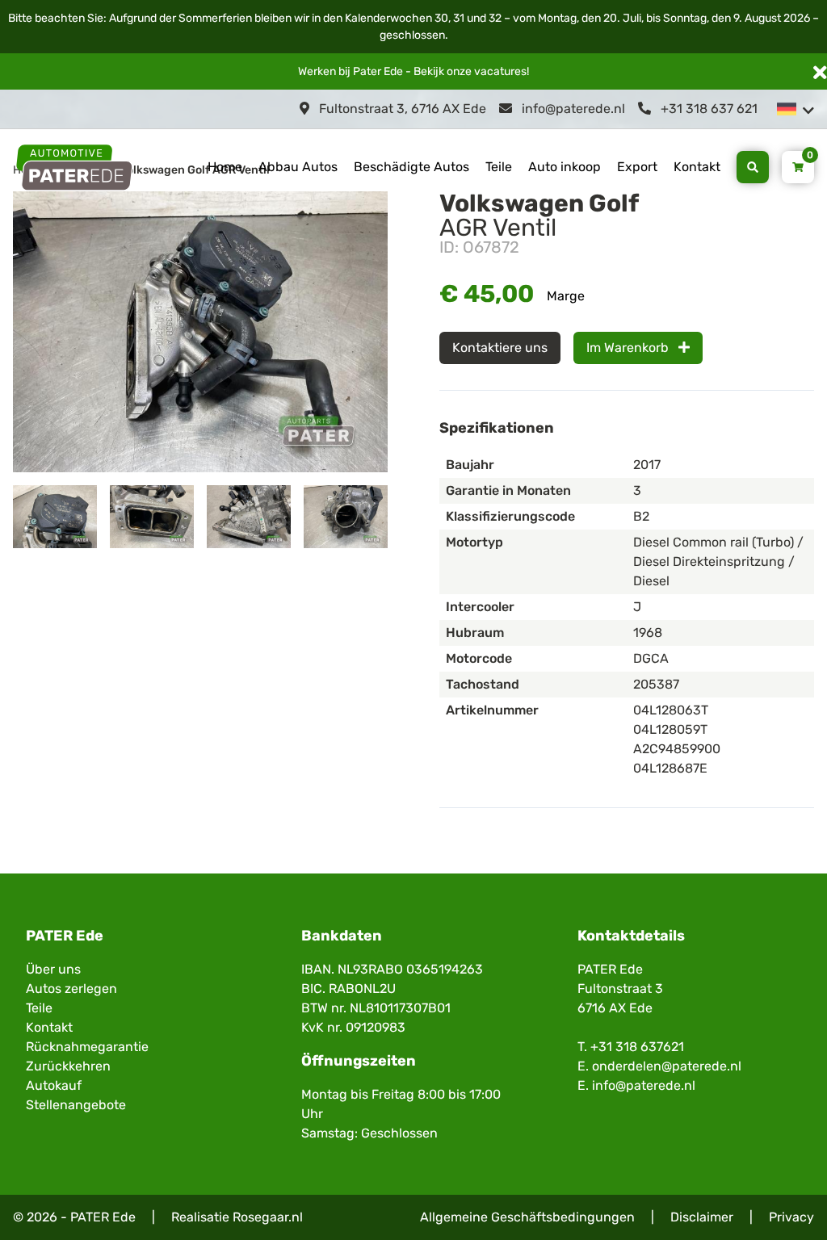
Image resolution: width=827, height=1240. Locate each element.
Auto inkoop (564, 166)
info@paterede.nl (571, 108)
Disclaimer (701, 1217)
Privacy (791, 1217)
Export (637, 166)
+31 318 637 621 (707, 108)
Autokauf (54, 1085)
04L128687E (670, 768)
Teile (498, 166)
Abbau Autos (298, 166)
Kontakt (697, 166)
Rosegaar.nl (268, 1217)
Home (225, 166)
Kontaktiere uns (500, 347)
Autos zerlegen (71, 988)
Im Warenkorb (629, 347)
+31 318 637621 (637, 1046)
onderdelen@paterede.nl (666, 1066)
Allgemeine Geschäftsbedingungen (527, 1217)
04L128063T (670, 710)
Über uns (53, 969)
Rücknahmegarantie (87, 1046)
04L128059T (670, 729)
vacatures (500, 71)
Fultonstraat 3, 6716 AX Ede (401, 108)
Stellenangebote (76, 1104)
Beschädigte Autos (411, 166)
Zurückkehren (68, 1066)
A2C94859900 (676, 748)
